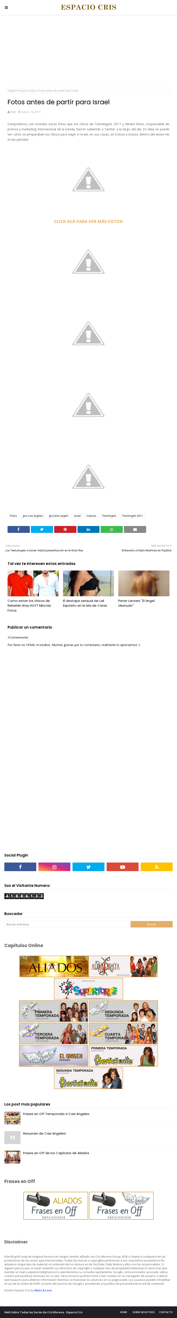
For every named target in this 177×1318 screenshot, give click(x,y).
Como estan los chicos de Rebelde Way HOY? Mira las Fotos (29, 605)
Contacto (166, 1312)
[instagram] (54, 867)
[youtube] (123, 867)
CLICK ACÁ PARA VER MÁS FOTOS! (88, 221)
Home (123, 1312)
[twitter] (88, 867)
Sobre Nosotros (144, 1312)
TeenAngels (109, 516)
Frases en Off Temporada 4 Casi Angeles (56, 1114)
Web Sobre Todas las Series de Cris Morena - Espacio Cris (43, 1312)
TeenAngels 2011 (132, 516)
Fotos (32, 90)
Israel (77, 516)
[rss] (157, 867)
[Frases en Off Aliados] (55, 1218)
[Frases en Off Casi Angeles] (121, 1218)
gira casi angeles (33, 516)
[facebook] (20, 867)
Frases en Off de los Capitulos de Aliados (56, 1153)
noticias (91, 516)
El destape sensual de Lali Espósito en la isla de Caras (85, 603)
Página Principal (17, 90)
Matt (13, 112)
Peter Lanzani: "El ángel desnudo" (136, 603)
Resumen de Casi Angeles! (44, 1133)
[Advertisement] (88, 52)
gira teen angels (58, 516)
